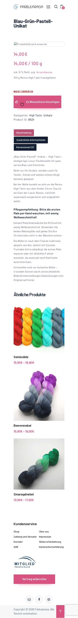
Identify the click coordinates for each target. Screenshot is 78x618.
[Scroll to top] (60, 611)
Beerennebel (22, 425)
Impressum (45, 536)
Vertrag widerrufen (34, 579)
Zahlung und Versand (25, 536)
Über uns (44, 531)
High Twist (35, 115)
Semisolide (21, 357)
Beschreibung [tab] (23, 132)
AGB (16, 546)
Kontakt (18, 541)
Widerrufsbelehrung (50, 541)
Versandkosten (44, 72)
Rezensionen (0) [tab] (25, 147)
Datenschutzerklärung (51, 546)
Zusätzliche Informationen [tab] (30, 139)
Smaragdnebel (24, 494)
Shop (16, 531)
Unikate (47, 115)
